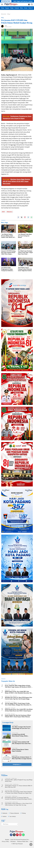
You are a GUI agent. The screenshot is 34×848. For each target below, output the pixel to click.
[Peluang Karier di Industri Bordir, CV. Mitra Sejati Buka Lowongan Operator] (6, 758)
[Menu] (2, 4)
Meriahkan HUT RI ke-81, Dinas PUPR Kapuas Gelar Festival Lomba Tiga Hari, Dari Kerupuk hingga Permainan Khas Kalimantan (18, 698)
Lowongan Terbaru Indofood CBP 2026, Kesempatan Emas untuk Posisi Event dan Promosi (21, 742)
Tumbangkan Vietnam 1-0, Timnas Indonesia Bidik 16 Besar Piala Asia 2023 (18, 786)
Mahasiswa (9, 211)
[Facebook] (11, 834)
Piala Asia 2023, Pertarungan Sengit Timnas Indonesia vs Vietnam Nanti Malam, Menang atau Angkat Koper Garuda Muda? (18, 792)
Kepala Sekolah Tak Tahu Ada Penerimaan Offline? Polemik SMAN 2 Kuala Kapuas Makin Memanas (18, 716)
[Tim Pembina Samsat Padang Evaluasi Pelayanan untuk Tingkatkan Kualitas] (25, 262)
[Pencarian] (32, 4)
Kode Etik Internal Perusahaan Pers (20, 839)
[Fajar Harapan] (11, 4)
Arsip (31, 841)
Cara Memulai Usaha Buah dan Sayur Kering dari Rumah (25, 236)
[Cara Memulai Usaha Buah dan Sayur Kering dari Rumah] (25, 228)
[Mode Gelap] (29, 4)
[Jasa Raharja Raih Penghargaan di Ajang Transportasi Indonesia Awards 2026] (8, 262)
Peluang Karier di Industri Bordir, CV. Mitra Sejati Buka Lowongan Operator (22, 757)
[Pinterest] (17, 834)
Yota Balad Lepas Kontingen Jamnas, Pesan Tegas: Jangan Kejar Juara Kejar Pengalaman (25, 252)
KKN (3, 211)
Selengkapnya (16, 764)
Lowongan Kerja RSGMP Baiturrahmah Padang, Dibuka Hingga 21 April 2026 (20, 735)
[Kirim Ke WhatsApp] (31, 217)
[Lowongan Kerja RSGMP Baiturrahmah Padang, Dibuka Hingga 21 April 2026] (6, 735)
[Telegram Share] (28, 217)
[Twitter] (14, 834)
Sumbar (4, 816)
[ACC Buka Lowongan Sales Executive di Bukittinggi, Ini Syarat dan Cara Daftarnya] (6, 728)
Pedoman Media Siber (22, 841)
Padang (24, 813)
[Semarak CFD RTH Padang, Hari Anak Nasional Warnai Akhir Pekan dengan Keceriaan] (8, 245)
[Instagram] (20, 834)
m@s (6, 25)
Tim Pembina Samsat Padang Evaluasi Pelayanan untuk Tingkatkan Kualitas (25, 269)
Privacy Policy (5, 841)
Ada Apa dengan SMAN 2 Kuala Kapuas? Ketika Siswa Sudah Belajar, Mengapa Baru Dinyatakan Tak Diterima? (18, 704)
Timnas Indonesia (14, 813)
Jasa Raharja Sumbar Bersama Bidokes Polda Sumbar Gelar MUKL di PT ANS (8, 236)
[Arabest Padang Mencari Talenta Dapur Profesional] (6, 751)
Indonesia (4, 813)
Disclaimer (13, 841)
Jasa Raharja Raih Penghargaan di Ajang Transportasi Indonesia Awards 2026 (7, 269)
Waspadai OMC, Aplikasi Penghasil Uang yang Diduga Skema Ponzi (18, 780)
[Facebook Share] (18, 217)
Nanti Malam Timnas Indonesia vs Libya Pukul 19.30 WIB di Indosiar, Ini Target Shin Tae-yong (18, 804)
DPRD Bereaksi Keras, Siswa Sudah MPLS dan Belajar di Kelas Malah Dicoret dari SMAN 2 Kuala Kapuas (19, 710)
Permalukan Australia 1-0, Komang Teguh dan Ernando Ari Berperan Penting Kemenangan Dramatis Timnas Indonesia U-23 (18, 798)
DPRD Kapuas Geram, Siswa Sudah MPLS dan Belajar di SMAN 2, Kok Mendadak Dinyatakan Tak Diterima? (18, 692)
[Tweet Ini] (21, 217)
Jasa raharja (12, 816)
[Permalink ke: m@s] (2, 26)
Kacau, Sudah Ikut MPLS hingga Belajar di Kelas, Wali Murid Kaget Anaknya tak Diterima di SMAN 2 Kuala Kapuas (18, 686)
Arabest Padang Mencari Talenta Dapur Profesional (20, 750)
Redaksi (7, 839)
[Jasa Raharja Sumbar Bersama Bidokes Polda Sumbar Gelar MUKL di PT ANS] (8, 228)
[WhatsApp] (23, 834)
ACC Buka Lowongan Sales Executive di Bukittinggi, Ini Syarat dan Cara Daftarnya (21, 727)
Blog (2, 17)
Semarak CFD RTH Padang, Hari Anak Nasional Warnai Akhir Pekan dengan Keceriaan (8, 252)
